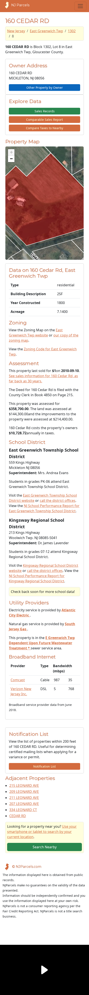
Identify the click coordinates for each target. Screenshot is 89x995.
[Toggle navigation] (80, 6)
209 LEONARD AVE (24, 791)
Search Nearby (45, 847)
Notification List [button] (44, 766)
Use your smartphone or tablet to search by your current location (42, 831)
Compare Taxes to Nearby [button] (44, 128)
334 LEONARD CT (23, 809)
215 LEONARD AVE (24, 785)
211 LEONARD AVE (24, 797)
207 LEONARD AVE (24, 803)
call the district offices (57, 500)
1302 (72, 31)
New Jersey (16, 31)
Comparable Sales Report (44, 120)
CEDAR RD (17, 815)
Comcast (18, 680)
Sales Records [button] (45, 111)
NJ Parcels (20, 5)
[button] (11, 152)
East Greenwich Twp (46, 31)
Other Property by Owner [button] (44, 87)
